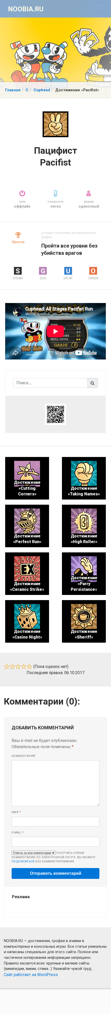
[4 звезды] (24, 666)
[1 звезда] (7, 666)
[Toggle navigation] (99, 7)
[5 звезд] (29, 666)
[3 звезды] (18, 666)
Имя (16, 812)
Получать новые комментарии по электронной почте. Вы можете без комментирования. (54, 857)
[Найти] (93, 383)
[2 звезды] (12, 666)
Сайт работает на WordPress (31, 974)
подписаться (23, 861)
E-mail (18, 832)
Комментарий (23, 756)
